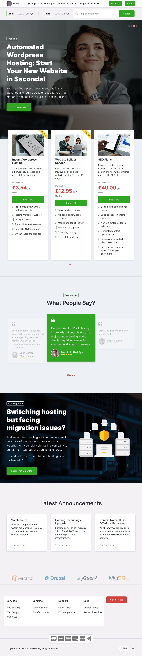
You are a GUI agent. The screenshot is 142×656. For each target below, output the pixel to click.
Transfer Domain (41, 606)
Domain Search (40, 601)
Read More (18, 342)
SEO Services (13, 611)
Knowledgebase (66, 606)
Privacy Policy (91, 601)
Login (130, 3)
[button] (129, 26)
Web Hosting (13, 601)
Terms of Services (93, 606)
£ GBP (124, 642)
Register (115, 3)
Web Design (13, 606)
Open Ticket (64, 601)
